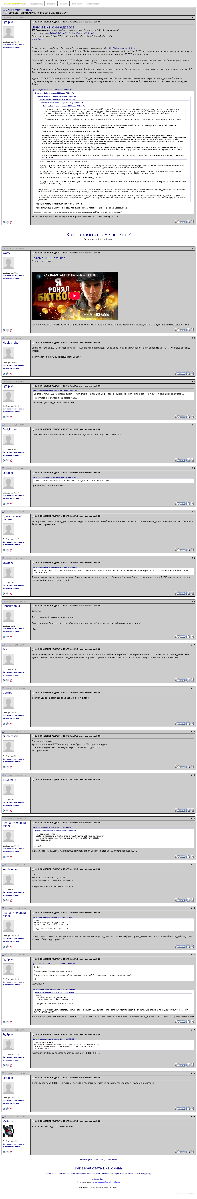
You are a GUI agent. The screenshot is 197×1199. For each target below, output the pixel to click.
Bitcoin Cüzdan (134, 1173)
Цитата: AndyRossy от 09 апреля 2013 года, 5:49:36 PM (54, 477)
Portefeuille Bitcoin (67, 1173)
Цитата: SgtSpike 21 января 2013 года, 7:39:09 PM (54, 93)
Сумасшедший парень (12, 517)
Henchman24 (11, 606)
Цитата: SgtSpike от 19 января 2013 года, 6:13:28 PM (64, 106)
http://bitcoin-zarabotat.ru (121, 48)
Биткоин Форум (14, 9)
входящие (9, 779)
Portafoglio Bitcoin (118, 1173)
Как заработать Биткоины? (98, 234)
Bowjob (7, 692)
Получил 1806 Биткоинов (48, 258)
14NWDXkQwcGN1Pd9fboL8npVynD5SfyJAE (72, 33)
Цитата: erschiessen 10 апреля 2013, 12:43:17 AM (52, 917)
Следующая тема (108, 1159)
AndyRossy (10, 429)
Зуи (5, 649)
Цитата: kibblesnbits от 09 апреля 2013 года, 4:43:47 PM (54, 390)
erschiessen (10, 736)
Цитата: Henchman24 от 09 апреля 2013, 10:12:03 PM (53, 964)
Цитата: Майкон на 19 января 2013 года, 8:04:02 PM (62, 103)
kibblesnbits (10, 342)
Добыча (51, 3)
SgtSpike (8, 22)
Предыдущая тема (89, 1159)
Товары (28, 9)
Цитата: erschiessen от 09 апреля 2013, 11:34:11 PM (55, 831)
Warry (6, 253)
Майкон (8, 1121)
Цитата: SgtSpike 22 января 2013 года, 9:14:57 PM (52, 90)
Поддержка (36, 3)
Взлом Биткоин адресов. (54, 27)
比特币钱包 (147, 1173)
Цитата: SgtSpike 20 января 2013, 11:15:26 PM (57, 99)
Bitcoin (63, 3)
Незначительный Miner (14, 824)
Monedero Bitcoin (84, 1173)
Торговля (77, 3)
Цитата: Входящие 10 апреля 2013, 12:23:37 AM (51, 827)
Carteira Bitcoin (101, 1173)
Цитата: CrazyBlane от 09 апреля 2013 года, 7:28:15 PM (54, 567)
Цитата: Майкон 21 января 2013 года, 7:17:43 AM (56, 96)
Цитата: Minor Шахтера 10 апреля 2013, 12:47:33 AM (53, 989)
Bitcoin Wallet (51, 1173)
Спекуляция (92, 3)
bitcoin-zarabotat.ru (98, 1179)
